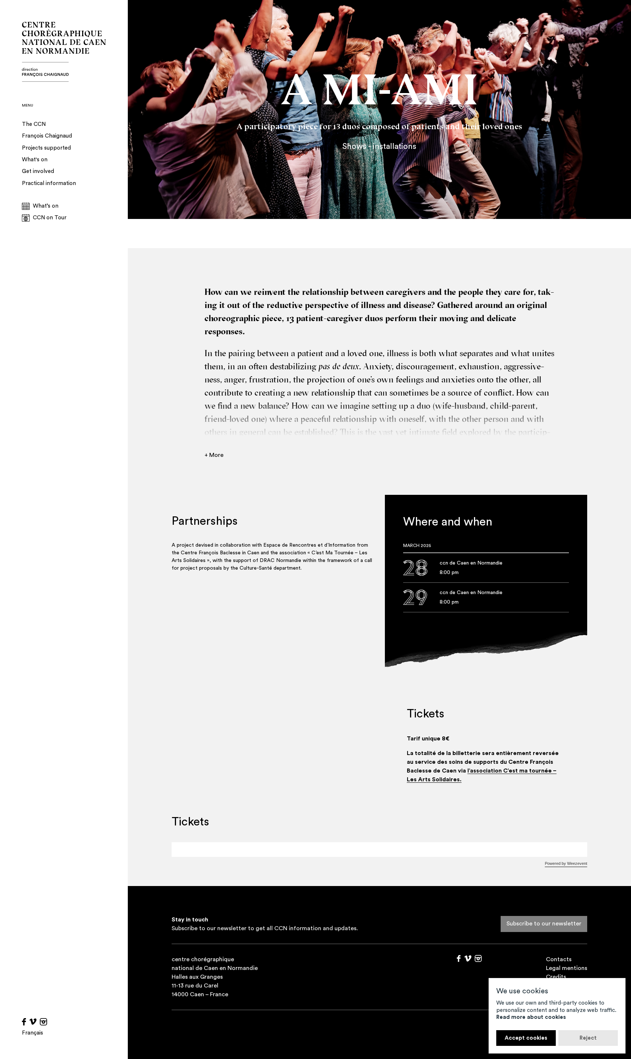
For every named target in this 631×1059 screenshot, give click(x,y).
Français (32, 1033)
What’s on (45, 206)
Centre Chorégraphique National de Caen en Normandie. (64, 52)
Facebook (24, 1021)
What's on (34, 159)
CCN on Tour (49, 217)
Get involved (38, 171)
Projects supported (46, 148)
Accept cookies (526, 1038)
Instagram (43, 1021)
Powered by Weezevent (566, 863)
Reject (588, 1038)
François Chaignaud (47, 136)
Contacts (558, 959)
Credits (556, 977)
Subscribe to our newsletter (543, 924)
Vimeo (33, 1021)
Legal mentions (566, 968)
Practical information (49, 183)
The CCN (34, 124)
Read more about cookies (531, 1017)
